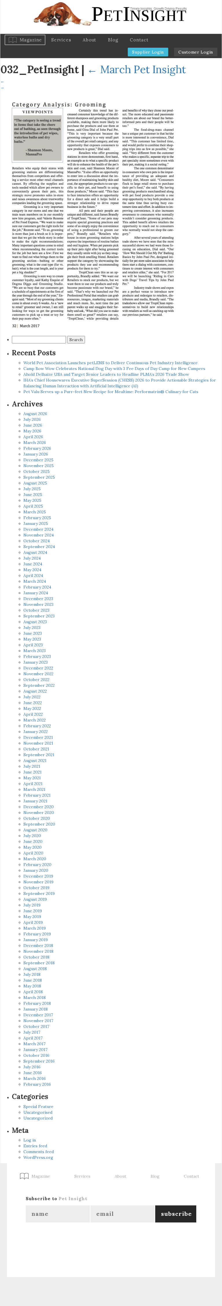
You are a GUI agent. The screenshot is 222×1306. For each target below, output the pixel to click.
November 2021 (38, 743)
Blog (113, 39)
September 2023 (39, 616)
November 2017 (38, 1020)
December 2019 (38, 876)
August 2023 (35, 621)
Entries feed (35, 1145)
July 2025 (32, 488)
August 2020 (35, 830)
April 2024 (33, 575)
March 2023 (34, 650)
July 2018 (31, 974)
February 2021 (37, 795)
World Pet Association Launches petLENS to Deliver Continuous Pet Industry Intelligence (110, 362)
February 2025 (37, 517)
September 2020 (39, 824)
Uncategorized (38, 1118)
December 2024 (38, 529)
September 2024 (39, 546)
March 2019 (34, 928)
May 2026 (32, 431)
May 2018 (32, 986)
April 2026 (33, 436)
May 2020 (32, 847)
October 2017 (36, 1026)
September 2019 (39, 893)
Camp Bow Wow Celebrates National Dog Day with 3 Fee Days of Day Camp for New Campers (114, 368)
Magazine (31, 39)
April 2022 (33, 714)
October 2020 (36, 818)
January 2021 (35, 801)
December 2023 (38, 598)
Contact (139, 39)
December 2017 (38, 1015)
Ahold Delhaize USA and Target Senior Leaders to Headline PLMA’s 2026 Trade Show (106, 374)
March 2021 (34, 789)
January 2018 (35, 1009)
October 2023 (36, 610)
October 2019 (36, 887)
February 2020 (37, 864)
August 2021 (35, 760)
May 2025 (32, 500)
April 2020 (33, 853)
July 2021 (31, 766)
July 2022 (31, 697)
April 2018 (33, 991)
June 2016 (32, 1072)
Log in (29, 1140)
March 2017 (34, 1043)
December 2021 (38, 737)
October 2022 (36, 679)
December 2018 (38, 945)
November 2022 (38, 673)
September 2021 (38, 754)
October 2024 (36, 540)
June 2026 (32, 425)
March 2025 (34, 512)
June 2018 (32, 980)
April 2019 (33, 922)
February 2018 (37, 1003)
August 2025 (35, 483)
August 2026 (35, 413)
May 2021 (32, 777)
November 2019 (38, 882)
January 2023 (35, 662)
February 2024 (37, 587)
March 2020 (34, 858)
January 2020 (35, 870)
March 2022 (34, 720)
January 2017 (35, 1049)
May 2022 (32, 708)
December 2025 (38, 460)
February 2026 (37, 448)
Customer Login (195, 52)
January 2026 (35, 454)
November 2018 (38, 951)
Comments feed (38, 1151)
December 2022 (38, 668)
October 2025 (36, 471)
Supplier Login (148, 52)
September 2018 (39, 962)
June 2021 (32, 772)
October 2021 (36, 749)
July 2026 (32, 419)
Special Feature (38, 1106)
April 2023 (33, 645)
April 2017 (32, 1038)
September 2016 (39, 1061)
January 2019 (35, 939)
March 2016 (34, 1078)
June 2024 (32, 564)
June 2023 (32, 633)
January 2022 (35, 731)
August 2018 (35, 968)
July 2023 (31, 627)
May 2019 (32, 916)
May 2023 (32, 639)
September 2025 (39, 477)
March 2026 (34, 442)
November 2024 (38, 535)
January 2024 (35, 592)
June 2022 (32, 702)
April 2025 (33, 506)
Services (61, 39)
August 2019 (35, 899)
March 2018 (34, 997)
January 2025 (35, 523)
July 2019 (31, 905)
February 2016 (37, 1084)
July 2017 (31, 1032)
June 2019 (32, 910)
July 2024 (32, 558)
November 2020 (38, 812)
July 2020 (32, 835)
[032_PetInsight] (92, 211)
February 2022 (37, 725)
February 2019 (37, 934)
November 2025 (38, 465)
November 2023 (38, 604)
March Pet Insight (136, 69)
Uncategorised (37, 1112)
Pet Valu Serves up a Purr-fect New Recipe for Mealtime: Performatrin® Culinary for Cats (110, 391)
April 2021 (32, 783)
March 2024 (34, 581)
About (89, 39)
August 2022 (35, 691)
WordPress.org (38, 1157)
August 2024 (35, 552)
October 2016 (36, 1055)
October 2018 (36, 957)
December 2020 (38, 806)
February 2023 (37, 656)
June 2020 (32, 841)
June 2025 (32, 494)
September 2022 (39, 685)
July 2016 (31, 1067)
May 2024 (32, 569)
